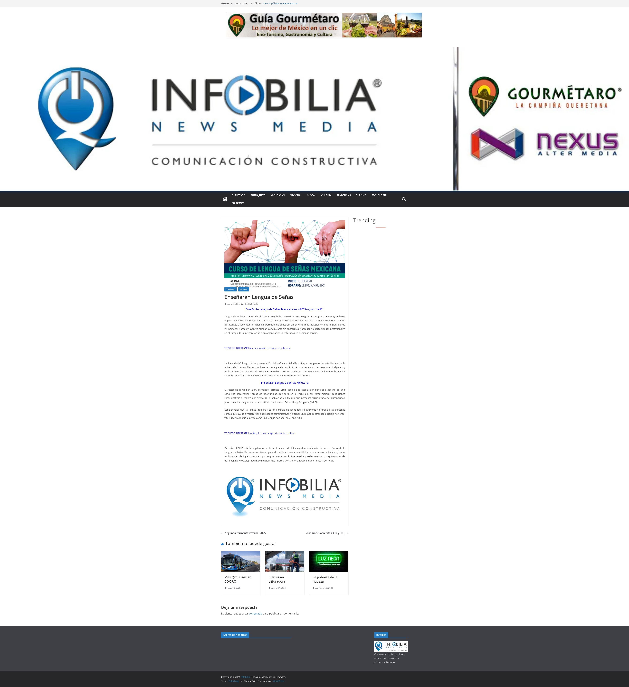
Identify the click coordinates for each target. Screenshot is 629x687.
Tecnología (379, 195)
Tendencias (344, 195)
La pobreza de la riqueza (325, 579)
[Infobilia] (314, 49)
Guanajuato (257, 195)
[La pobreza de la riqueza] (328, 553)
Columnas (238, 203)
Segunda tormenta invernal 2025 (245, 533)
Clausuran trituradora (276, 579)
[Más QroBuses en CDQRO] (240, 553)
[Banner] (324, 25)
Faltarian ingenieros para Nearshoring (269, 348)
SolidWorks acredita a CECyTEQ (324, 533)
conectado (255, 613)
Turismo (361, 195)
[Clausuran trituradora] (284, 553)
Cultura (326, 195)
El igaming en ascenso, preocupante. (283, 3)
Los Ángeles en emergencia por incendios (271, 433)
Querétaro (238, 195)
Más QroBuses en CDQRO (237, 579)
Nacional (296, 195)
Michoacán (278, 195)
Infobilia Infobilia (251, 304)
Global (311, 195)
